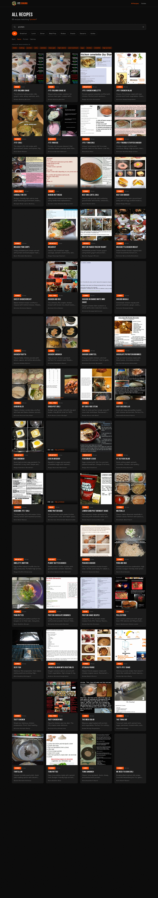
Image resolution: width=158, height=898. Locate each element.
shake (15, 48)
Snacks (72, 33)
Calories (33, 39)
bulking (21, 48)
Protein (25, 39)
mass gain (52, 48)
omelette (97, 48)
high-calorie (62, 48)
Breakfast (23, 33)
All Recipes (135, 3)
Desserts (83, 33)
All (14, 33)
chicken (89, 48)
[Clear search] (143, 27)
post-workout (73, 48)
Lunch (33, 33)
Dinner (42, 33)
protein (29, 48)
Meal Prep (52, 33)
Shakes (63, 33)
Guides (143, 3)
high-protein (107, 48)
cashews (43, 48)
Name (19, 39)
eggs (82, 48)
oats (36, 48)
